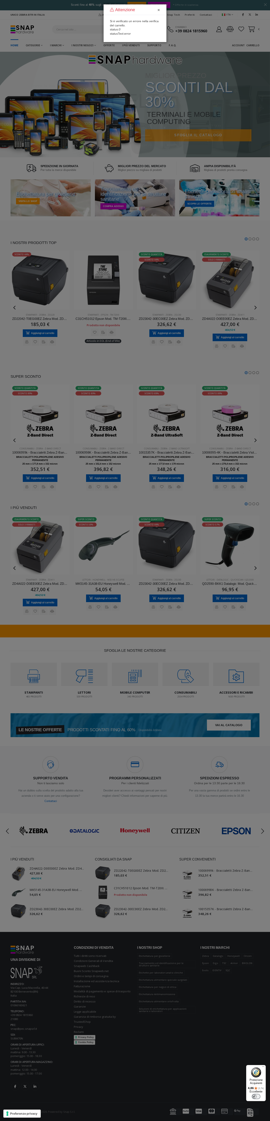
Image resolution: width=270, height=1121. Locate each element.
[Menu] (263, 1067)
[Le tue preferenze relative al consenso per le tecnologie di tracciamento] (22, 1114)
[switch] (256, 1096)
